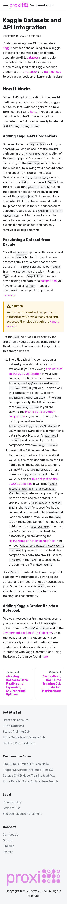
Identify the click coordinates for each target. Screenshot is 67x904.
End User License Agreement (22, 813)
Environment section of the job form (27, 633)
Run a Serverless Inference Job (24, 737)
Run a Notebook (13, 726)
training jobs (52, 71)
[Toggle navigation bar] (5, 5)
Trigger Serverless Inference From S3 (28, 770)
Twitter (8, 852)
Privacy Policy (12, 802)
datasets (32, 57)
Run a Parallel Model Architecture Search (30, 781)
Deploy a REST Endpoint (19, 743)
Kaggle (7, 48)
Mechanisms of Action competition (32, 541)
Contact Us (10, 834)
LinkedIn (8, 846)
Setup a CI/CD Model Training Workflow (29, 775)
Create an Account (15, 720)
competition (49, 281)
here (33, 111)
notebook (31, 71)
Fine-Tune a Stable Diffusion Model (26, 764)
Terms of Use (11, 808)
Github (7, 840)
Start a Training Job (16, 731)
